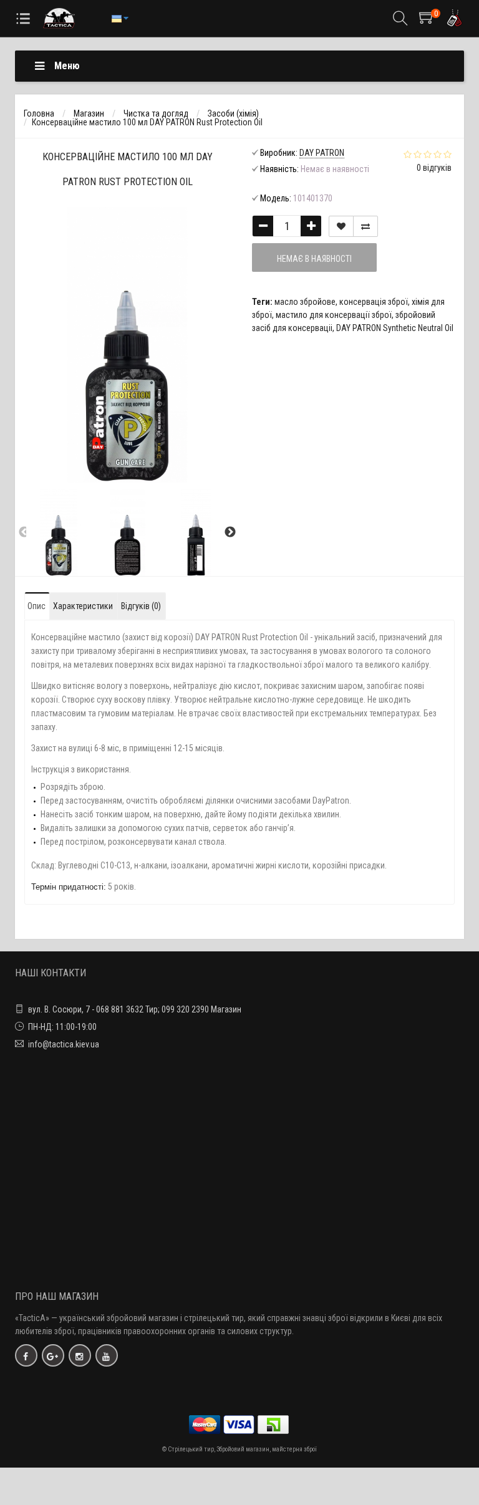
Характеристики (83, 606)
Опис (36, 606)
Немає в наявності (314, 259)
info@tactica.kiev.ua (63, 1044)
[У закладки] (341, 226)
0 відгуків (434, 168)
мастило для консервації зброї (334, 315)
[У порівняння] (365, 226)
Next (230, 532)
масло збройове (305, 302)
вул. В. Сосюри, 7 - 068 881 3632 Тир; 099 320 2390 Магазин (134, 1009)
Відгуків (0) (141, 606)
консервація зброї (373, 302)
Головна (39, 113)
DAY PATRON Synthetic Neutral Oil (394, 328)
